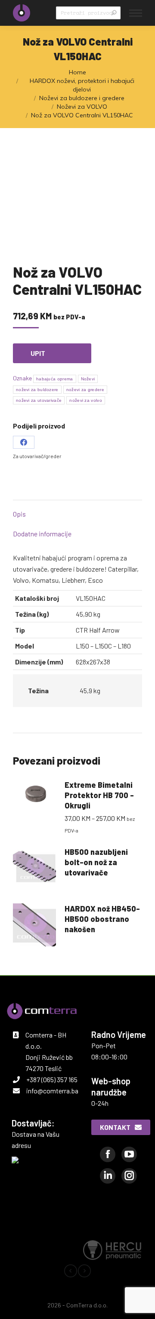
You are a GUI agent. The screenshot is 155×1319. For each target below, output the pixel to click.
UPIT (38, 353)
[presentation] (70, 1272)
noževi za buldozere (37, 389)
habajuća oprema (54, 378)
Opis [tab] (19, 514)
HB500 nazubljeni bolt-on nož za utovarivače (96, 862)
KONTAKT (115, 1127)
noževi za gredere (85, 389)
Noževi (88, 378)
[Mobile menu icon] (135, 13)
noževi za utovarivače (39, 400)
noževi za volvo (85, 400)
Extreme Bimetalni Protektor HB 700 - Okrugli (99, 795)
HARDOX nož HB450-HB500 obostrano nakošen (102, 919)
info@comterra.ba (52, 1090)
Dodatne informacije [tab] (42, 533)
